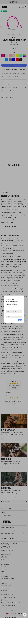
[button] (22, 297)
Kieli (7, 314)
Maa (7, 308)
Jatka (20, 320)
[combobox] (11, 311)
